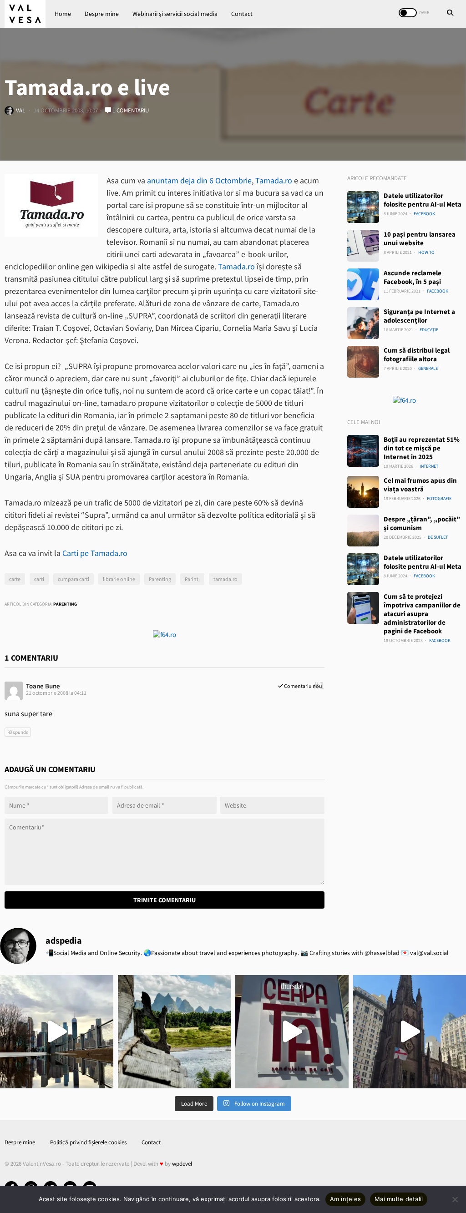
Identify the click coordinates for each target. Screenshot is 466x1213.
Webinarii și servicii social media (175, 14)
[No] (454, 1199)
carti (39, 579)
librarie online (119, 579)
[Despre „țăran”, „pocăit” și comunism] (363, 530)
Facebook (424, 214)
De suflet (438, 537)
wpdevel (182, 1164)
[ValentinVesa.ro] (25, 14)
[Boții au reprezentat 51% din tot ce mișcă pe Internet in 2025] (363, 451)
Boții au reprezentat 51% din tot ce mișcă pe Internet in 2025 (422, 448)
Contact (242, 14)
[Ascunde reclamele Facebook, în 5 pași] (363, 284)
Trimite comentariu (164, 900)
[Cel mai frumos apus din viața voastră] (363, 492)
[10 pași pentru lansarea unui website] (363, 246)
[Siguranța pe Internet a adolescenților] (363, 323)
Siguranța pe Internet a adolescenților (419, 315)
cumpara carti (73, 579)
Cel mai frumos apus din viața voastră (420, 484)
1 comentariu (130, 110)
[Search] (450, 13)
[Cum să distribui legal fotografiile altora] (363, 362)
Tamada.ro (273, 180)
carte (14, 579)
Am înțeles (345, 1199)
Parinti (192, 579)
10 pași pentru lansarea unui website (420, 238)
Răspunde (17, 732)
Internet (429, 466)
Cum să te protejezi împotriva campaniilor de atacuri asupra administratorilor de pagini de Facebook (422, 613)
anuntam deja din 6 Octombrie (199, 180)
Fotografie (439, 498)
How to (426, 252)
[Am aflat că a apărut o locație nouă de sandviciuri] (292, 1031)
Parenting (160, 579)
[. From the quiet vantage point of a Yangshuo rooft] (174, 1031)
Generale (428, 368)
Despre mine (102, 14)
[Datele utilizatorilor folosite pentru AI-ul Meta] (363, 207)
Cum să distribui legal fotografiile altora (417, 354)
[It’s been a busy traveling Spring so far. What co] (56, 1031)
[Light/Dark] (408, 12)
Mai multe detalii (399, 1199)
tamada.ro (225, 579)
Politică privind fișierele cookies (88, 1142)
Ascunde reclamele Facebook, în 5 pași (412, 277)
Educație (429, 330)
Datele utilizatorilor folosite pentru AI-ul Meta (422, 199)
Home (63, 14)
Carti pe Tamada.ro (94, 553)
